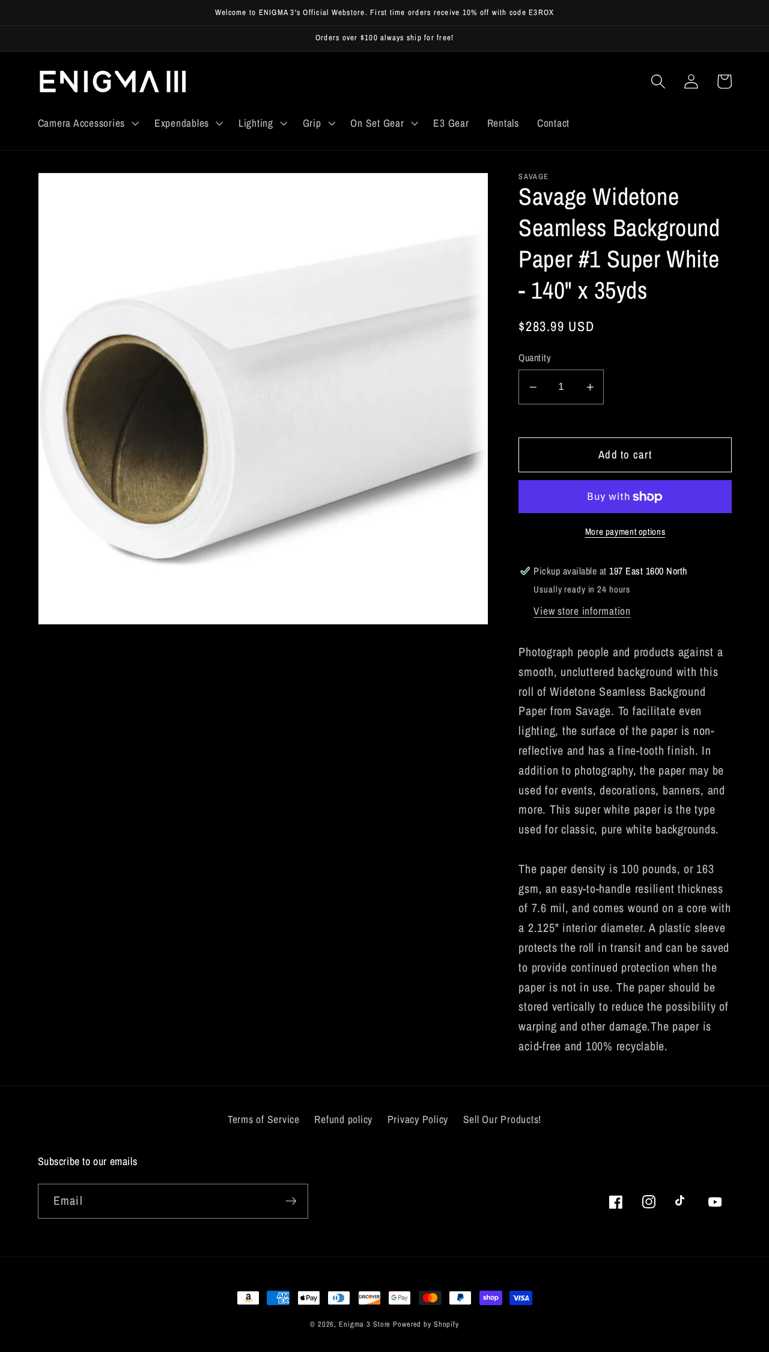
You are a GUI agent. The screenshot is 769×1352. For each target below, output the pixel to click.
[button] (87, 123)
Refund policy (343, 1119)
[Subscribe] (291, 1201)
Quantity (534, 358)
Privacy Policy (418, 1119)
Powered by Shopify (426, 1324)
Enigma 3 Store (365, 1324)
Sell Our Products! (502, 1119)
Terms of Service (264, 1119)
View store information (582, 611)
